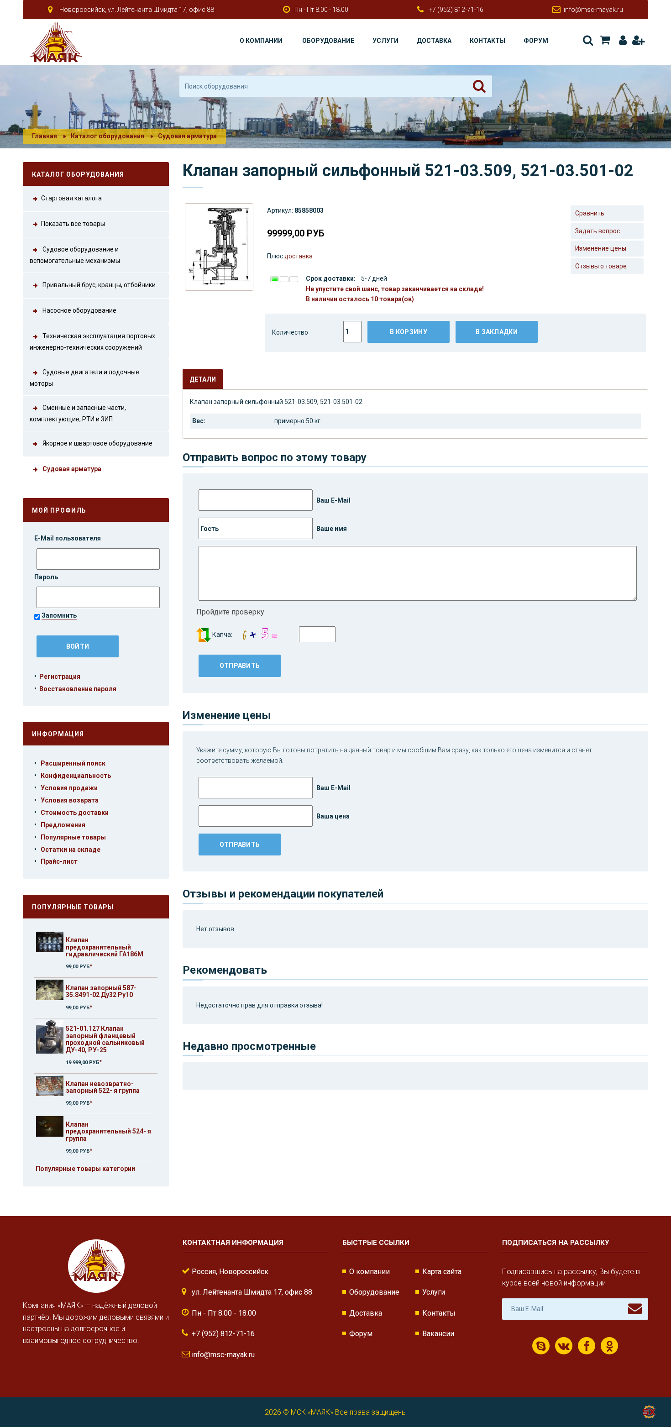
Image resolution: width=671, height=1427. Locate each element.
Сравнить (589, 213)
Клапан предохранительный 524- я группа (108, 1131)
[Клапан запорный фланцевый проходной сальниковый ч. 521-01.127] (49, 1037)
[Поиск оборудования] (479, 86)
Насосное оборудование (78, 310)
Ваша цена (332, 816)
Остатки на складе (70, 849)
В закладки (497, 332)
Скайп (541, 1345)
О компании (261, 40)
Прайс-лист (59, 861)
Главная (44, 136)
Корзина (604, 40)
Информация (58, 734)
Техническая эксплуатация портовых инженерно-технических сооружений (92, 341)
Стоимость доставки (75, 812)
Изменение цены (600, 248)
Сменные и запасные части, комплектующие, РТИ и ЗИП (78, 413)
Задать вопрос (597, 231)
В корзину (408, 332)
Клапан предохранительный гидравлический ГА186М (104, 947)
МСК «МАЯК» (312, 1412)
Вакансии (438, 1333)
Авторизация (621, 40)
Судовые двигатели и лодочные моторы (84, 377)
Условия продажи (69, 788)
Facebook (586, 1345)
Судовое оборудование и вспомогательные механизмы (75, 255)
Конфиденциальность (76, 775)
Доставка (434, 40)
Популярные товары (73, 837)
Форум (536, 40)
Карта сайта (441, 1271)
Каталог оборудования (107, 136)
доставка (298, 256)
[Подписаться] (635, 1309)
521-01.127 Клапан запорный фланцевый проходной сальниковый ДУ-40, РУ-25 (105, 1039)
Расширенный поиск (73, 763)
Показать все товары (73, 223)
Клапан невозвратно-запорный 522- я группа (103, 1087)
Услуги (385, 40)
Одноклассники (609, 1345)
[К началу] (648, 1390)
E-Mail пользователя (68, 538)
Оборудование (328, 40)
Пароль (46, 577)
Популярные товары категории (85, 1168)
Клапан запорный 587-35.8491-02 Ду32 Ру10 (101, 991)
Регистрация (638, 40)
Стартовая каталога (71, 198)
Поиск (587, 40)
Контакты (487, 40)
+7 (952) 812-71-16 (456, 9)
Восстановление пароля (77, 689)
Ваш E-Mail (333, 500)
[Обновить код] (203, 634)
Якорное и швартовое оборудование (96, 443)
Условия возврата (70, 800)
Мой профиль (59, 510)
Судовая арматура (187, 136)
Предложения (63, 825)
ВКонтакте (563, 1345)
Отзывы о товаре (601, 266)
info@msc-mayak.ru (593, 9)
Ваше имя (331, 528)
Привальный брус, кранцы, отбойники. (99, 285)
